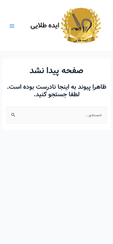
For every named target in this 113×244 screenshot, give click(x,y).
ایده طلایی (44, 25)
